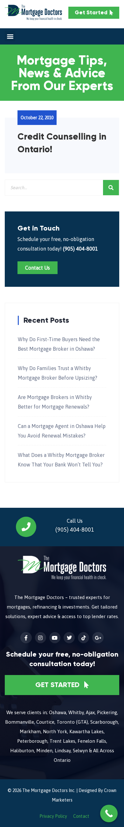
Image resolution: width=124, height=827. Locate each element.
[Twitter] (69, 637)
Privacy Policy (53, 816)
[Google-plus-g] (97, 637)
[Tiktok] (83, 637)
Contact (81, 816)
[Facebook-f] (25, 637)
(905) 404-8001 (80, 249)
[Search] (111, 187)
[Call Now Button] (109, 813)
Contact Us (37, 268)
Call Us (75, 521)
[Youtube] (54, 637)
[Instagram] (40, 637)
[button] (10, 36)
